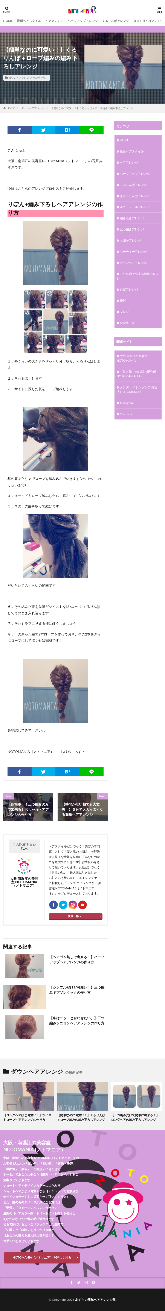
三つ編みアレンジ (132, 229)
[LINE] (91, 130)
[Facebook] (20, 130)
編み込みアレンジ (132, 218)
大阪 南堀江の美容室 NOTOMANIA (132, 358)
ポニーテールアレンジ (135, 207)
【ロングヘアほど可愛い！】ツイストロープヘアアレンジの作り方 (27, 1117)
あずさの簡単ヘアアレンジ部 (95, 1299)
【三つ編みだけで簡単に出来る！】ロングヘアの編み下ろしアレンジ (135, 1117)
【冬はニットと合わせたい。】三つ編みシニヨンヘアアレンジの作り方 (76, 1020)
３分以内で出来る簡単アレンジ (138, 276)
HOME (8, 20)
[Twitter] (44, 130)
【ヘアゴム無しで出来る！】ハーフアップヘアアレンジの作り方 (76, 959)
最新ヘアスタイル (29, 20)
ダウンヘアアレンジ (20, 77)
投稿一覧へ (74, 916)
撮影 (123, 300)
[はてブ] (67, 130)
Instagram (127, 403)
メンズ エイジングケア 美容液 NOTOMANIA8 (137, 389)
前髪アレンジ (129, 289)
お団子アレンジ (130, 240)
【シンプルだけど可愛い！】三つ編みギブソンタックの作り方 (76, 989)
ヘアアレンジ (54, 20)
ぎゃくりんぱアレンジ (148, 20)
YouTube (126, 414)
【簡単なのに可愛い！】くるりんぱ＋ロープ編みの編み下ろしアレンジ (92, 108)
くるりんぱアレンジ (115, 20)
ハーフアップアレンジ (83, 20)
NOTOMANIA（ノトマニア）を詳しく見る (41, 1257)
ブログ (124, 311)
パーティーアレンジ (133, 251)
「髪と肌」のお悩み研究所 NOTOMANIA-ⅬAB (136, 374)
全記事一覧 (39, 77)
